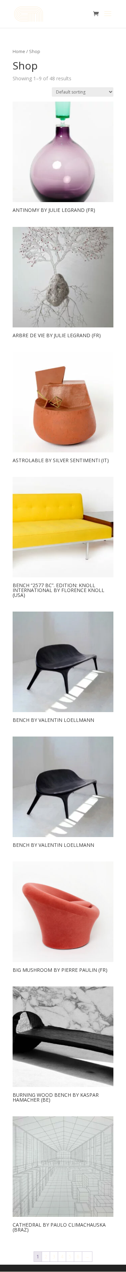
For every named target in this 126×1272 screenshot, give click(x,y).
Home (19, 51)
